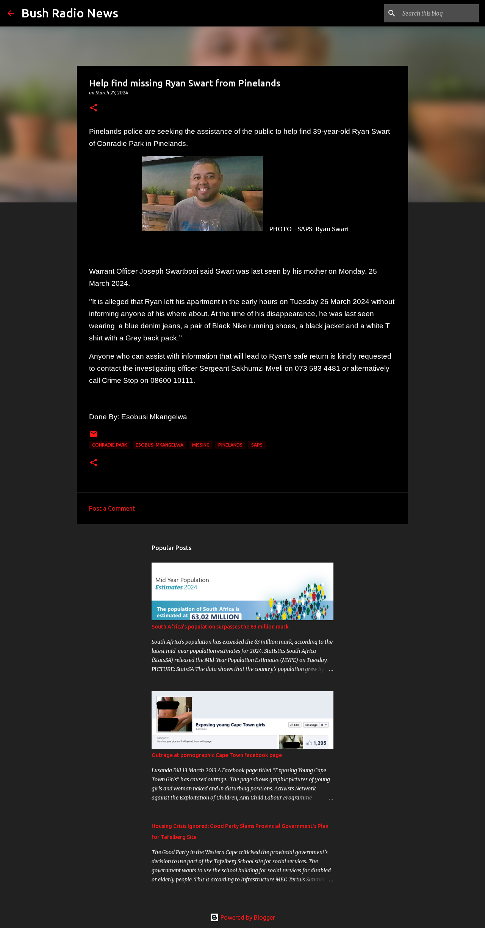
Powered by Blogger (247, 917)
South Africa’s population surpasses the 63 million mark (220, 627)
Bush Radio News (69, 13)
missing (201, 444)
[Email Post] (93, 436)
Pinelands (230, 444)
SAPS (257, 444)
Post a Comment (112, 508)
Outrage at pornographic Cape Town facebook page (217, 755)
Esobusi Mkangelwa (159, 444)
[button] (93, 108)
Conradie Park (109, 444)
